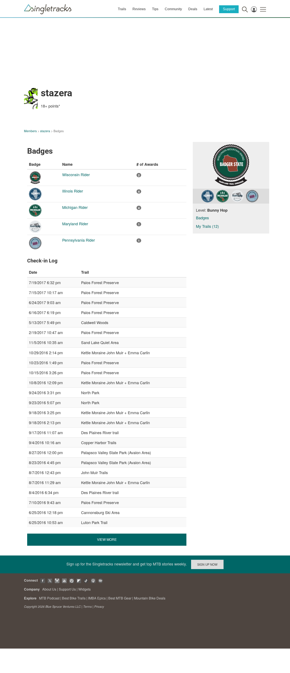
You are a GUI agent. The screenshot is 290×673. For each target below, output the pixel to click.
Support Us (67, 589)
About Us (49, 589)
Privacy (99, 606)
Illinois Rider (72, 191)
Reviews (139, 9)
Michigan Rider (75, 207)
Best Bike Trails (74, 598)
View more (107, 539)
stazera (45, 131)
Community (173, 9)
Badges (202, 217)
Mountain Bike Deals (149, 598)
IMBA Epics (97, 598)
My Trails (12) (207, 226)
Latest (208, 9)
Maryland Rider (75, 223)
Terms (87, 606)
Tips (155, 9)
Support (229, 9)
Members (30, 131)
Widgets (84, 589)
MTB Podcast (49, 598)
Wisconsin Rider (76, 174)
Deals (192, 9)
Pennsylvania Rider (78, 240)
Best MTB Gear (119, 598)
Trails (122, 9)
